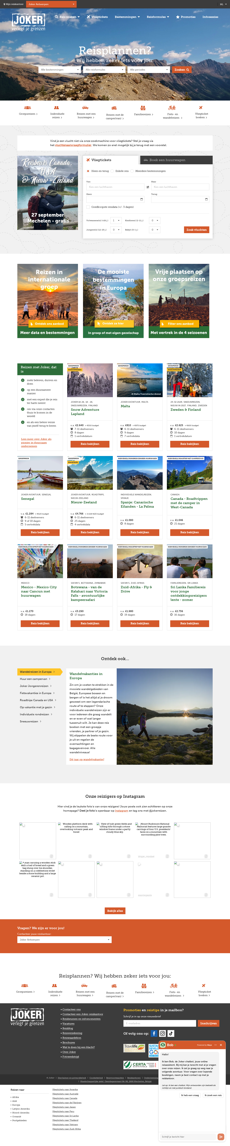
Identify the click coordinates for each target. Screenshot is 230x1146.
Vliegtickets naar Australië (65, 1094)
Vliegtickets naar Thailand (65, 1120)
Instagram (121, 810)
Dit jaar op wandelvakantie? (87, 759)
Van (93, 182)
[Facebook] (154, 1033)
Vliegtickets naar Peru (63, 1111)
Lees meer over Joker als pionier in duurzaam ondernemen (36, 443)
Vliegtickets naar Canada (64, 1098)
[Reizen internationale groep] (47, 301)
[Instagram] (162, 1033)
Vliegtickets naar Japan (64, 1107)
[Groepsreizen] (47, 193)
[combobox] (115, 187)
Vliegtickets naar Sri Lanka (65, 1115)
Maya (209, 1045)
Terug (159, 194)
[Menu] (215, 1045)
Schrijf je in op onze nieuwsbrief (147, 1016)
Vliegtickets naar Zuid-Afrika (66, 1129)
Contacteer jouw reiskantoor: (34, 934)
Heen (94, 194)
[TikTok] (171, 1033)
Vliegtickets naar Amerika (65, 1089)
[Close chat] (221, 1045)
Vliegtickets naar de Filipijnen (66, 1102)
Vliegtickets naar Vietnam (65, 1124)
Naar (158, 182)
